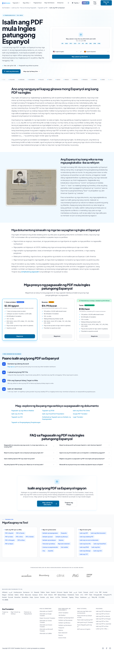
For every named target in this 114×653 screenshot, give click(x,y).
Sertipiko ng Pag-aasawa (65, 620)
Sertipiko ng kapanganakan (50, 533)
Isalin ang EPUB (84, 547)
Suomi (80, 592)
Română (4, 597)
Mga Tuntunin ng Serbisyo (15, 613)
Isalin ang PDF (84, 533)
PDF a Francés (20, 533)
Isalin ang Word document (98, 533)
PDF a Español (9, 533)
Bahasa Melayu (62, 595)
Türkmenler (64, 597)
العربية (10, 592)
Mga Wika (26, 3)
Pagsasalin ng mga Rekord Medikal (22, 410)
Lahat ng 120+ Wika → (102, 629)
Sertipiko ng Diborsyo (64, 622)
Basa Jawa (28, 595)
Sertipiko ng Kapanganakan (66, 617)
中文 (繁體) (5, 600)
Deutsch (53, 592)
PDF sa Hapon (9, 543)
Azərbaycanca (18, 592)
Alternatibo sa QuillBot (46, 633)
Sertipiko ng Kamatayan (65, 625)
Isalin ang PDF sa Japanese (103, 624)
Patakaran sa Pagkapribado (28, 613)
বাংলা (32, 592)
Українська (83, 597)
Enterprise (60, 2)
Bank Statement (62, 632)
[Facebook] (106, 648)
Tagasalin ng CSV (17, 417)
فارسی (75, 592)
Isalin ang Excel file (85, 543)
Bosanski (36, 592)
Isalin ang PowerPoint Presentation (53, 414)
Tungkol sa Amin (5, 613)
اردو (89, 597)
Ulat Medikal (61, 615)
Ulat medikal (64, 547)
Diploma (61, 540)
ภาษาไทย (57, 597)
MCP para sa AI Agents (83, 629)
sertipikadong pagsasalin (30, 272)
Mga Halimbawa (49, 2)
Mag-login (95, 2)
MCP (84, 3)
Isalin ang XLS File (17, 414)
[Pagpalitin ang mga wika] (80, 51)
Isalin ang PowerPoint (100, 543)
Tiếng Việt (94, 597)
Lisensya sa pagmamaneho (50, 547)
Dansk (48, 592)
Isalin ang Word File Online (81, 410)
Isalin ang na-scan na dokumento (89, 540)
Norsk (77, 595)
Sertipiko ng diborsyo (62, 536)
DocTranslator (8, 609)
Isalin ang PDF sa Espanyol (103, 611)
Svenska (42, 597)
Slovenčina (17, 597)
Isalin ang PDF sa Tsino (102, 621)
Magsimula (19, 336)
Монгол (50, 595)
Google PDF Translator (80, 414)
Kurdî (45, 595)
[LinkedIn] (103, 648)
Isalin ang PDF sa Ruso (102, 626)
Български (26, 592)
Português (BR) (98, 595)
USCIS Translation (63, 612)
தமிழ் (47, 597)
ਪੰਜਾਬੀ (86, 595)
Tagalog (71, 597)
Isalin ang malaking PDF (86, 536)
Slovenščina (25, 597)
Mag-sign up (11, 366)
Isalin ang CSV (98, 551)
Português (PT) (107, 595)
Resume (60, 635)
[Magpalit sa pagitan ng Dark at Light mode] (68, 3)
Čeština (43, 592)
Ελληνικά (59, 592)
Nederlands (71, 595)
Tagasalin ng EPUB (48, 410)
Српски (36, 597)
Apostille (50, 551)
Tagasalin (15, 3)
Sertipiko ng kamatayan (49, 540)
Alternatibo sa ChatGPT (46, 611)
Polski (90, 595)
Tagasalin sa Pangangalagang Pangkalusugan (26, 422)
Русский (10, 597)
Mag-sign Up (106, 2)
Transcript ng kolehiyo (48, 543)
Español (66, 592)
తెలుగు (52, 597)
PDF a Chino (19, 536)
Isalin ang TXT (84, 554)
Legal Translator (78, 417)
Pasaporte (64, 533)
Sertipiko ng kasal (47, 536)
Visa (43, 551)
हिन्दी (100, 592)
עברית (96, 592)
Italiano (17, 595)
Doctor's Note (62, 637)
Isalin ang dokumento (12, 71)
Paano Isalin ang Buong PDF (85, 620)
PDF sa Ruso (21, 540)
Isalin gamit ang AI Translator (85, 622)
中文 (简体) (101, 597)
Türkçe (77, 597)
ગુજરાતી (91, 592)
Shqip (31, 597)
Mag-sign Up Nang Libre (30, 71)
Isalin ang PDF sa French (102, 614)
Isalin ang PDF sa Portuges (103, 619)
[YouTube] (110, 648)
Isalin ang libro (96, 547)
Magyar (4, 595)
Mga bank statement (64, 543)
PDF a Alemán (30, 536)
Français (85, 592)
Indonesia (10, 595)
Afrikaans (4, 592)
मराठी (55, 595)
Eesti (70, 592)
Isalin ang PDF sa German (103, 616)
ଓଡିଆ (81, 595)
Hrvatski (105, 592)
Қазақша (35, 595)
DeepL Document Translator (47, 618)
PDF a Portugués (10, 540)
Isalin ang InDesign (85, 551)
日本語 (22, 595)
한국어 (41, 595)
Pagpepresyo (38, 2)
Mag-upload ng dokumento (47, 503)
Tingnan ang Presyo (69, 503)
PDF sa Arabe (9, 536)
